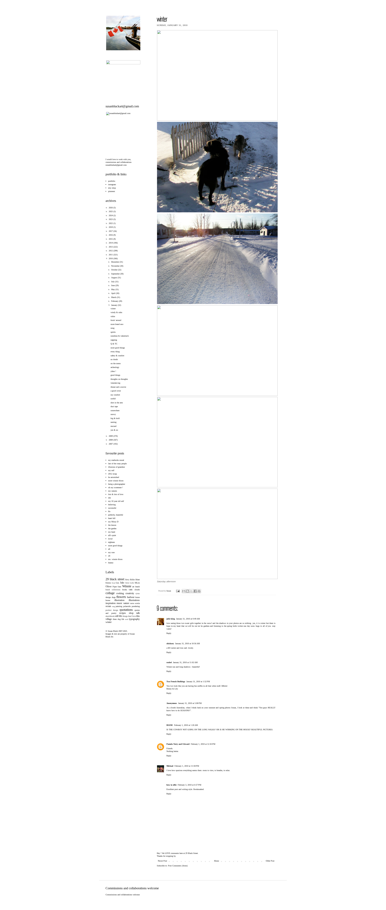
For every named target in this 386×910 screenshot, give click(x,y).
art (133, 586)
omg (113, 606)
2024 (111, 215)
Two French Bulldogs (175, 681)
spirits (113, 332)
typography (134, 619)
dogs (114, 597)
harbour (130, 597)
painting (119, 606)
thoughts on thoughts (119, 379)
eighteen (111, 542)
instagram (112, 184)
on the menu (116, 363)
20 (109, 556)
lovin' (110, 539)
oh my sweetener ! (115, 487)
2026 (111, 207)
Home (216, 861)
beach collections (113, 590)
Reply (168, 633)
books (124, 590)
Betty (127, 580)
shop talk (134, 613)
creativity (129, 593)
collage (110, 593)
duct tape (114, 406)
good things (115, 375)
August (114, 277)
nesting (113, 422)
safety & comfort (117, 355)
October (114, 270)
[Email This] (184, 591)
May (113, 289)
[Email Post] (177, 591)
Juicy (127, 583)
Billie (132, 579)
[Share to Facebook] (195, 591)
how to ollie (171, 785)
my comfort (115, 395)
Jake (122, 582)
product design (112, 610)
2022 (111, 223)
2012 (111, 251)
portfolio (111, 181)
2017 (111, 231)
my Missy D (113, 522)
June (113, 285)
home (137, 597)
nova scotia (135, 603)
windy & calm (116, 312)
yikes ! (113, 371)
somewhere (115, 410)
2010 (111, 258)
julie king (170, 619)
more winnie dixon (115, 481)
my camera (112, 491)
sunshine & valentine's (120, 336)
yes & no (114, 430)
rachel (169, 662)
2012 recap (112, 474)
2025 (111, 211)
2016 (111, 235)
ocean (108, 606)
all (109, 549)
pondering (136, 606)
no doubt (114, 359)
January (114, 305)
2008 (111, 440)
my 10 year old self (116, 501)
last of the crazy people (117, 463)
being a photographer (116, 484)
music (119, 603)
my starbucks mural (116, 460)
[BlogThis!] (188, 591)
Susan (168, 591)
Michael (169, 766)
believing (112, 504)
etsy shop (112, 188)
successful (112, 508)
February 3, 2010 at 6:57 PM (189, 785)
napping (114, 340)
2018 (111, 227)
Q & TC (114, 344)
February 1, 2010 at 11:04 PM (187, 766)
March (114, 297)
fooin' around (116, 320)
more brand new (117, 324)
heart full (111, 518)
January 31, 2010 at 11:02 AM (185, 662)
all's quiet (112, 535)
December (115, 262)
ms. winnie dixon (115, 559)
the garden (112, 528)
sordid (113, 398)
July (113, 281)
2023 (111, 219)
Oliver (109, 586)
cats (130, 589)
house (108, 600)
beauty (110, 563)
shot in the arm (117, 403)
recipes (122, 613)
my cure (111, 552)
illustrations (134, 600)
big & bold (115, 418)
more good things (118, 348)
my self (111, 470)
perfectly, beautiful (115, 515)
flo (109, 511)
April (113, 293)
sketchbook (110, 616)
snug (112, 328)
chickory (170, 643)
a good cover (116, 391)
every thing (115, 351)
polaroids (127, 606)
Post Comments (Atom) (178, 866)
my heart (111, 532)
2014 (111, 243)
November (115, 266)
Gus (117, 583)
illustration (119, 600)
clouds (137, 590)
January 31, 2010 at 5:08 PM (190, 703)
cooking (120, 593)
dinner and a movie (118, 387)
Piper (115, 586)
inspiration (111, 603)
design (108, 597)
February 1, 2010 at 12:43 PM (203, 744)
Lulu (132, 583)
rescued (113, 426)
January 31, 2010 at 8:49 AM (188, 619)
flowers (121, 597)
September (115, 274)
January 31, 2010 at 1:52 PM (198, 681)
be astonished (113, 477)
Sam (119, 586)
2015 (111, 239)
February (115, 301)
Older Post (270, 861)
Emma (108, 583)
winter (113, 308)
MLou (137, 583)
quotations (126, 609)
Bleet (138, 579)
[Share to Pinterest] (199, 591)
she (109, 498)
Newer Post (162, 861)
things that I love (129, 616)
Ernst (113, 583)
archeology (115, 367)
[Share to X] (191, 591)
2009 (111, 436)
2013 (111, 247)
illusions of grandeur (116, 467)
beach (137, 586)
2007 (111, 444)
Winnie (126, 586)
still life (118, 616)
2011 (111, 255)
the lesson (112, 525)
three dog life (118, 619)
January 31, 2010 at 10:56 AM (187, 643)
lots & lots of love (115, 494)
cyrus (138, 594)
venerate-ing (115, 383)
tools (126, 619)
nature (126, 603)
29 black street (115, 579)
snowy (113, 414)
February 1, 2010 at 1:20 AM (186, 725)
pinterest (111, 191)
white (113, 316)
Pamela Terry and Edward (178, 744)
